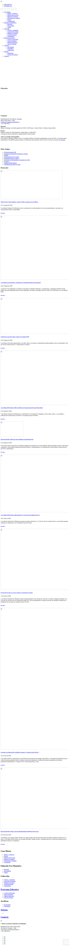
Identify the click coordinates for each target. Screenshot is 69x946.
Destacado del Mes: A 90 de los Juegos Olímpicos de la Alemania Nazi (17, 439)
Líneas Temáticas (12, 41)
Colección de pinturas (10, 881)
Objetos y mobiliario (12, 30)
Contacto (6, 56)
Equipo (9, 19)
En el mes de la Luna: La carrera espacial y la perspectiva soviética (17, 592)
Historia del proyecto (13, 15)
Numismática (10, 36)
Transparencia (11, 21)
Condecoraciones (12, 35)
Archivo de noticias (12, 54)
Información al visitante (13, 18)
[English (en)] (8, 6)
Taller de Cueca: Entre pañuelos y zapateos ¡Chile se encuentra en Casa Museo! (19, 202)
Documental (10, 47)
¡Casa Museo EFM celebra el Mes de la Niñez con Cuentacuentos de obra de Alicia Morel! (22, 407)
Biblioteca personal (12, 33)
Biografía (9, 24)
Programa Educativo (9, 38)
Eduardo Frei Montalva (10, 22)
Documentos (10, 25)
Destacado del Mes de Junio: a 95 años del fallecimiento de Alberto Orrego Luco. (20, 831)
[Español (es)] (8, 4)
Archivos (6, 45)
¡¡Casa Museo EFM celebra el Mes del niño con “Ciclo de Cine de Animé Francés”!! (20, 515)
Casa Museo (7, 12)
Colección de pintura (12, 32)
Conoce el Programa (9, 893)
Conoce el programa (12, 39)
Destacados (10, 53)
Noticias (6, 51)
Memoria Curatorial (12, 16)
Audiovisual (10, 50)
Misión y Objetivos (12, 13)
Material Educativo (12, 42)
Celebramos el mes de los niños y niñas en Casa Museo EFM (15, 336)
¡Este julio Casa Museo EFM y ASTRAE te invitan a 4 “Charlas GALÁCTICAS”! (20, 752)
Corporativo (7, 862)
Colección (6, 28)
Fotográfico (10, 48)
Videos (9, 27)
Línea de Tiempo (11, 44)
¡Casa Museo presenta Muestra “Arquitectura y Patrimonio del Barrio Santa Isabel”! (21, 282)
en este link (62, 140)
